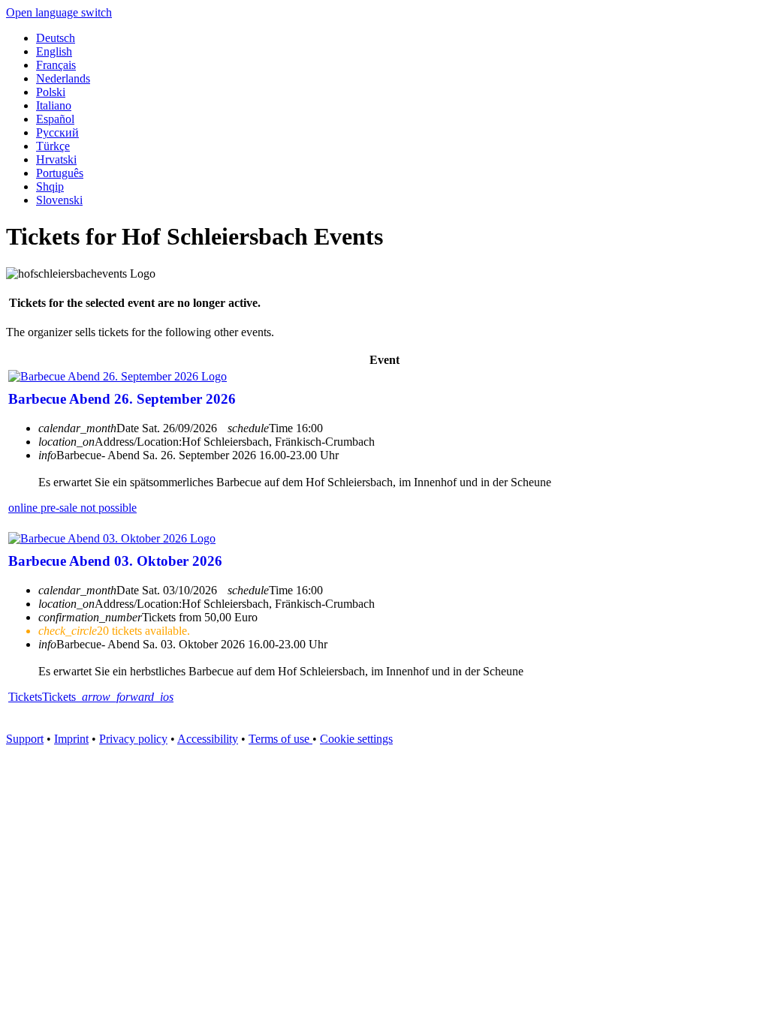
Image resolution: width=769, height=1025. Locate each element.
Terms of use (280, 738)
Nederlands (63, 78)
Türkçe (53, 146)
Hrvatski (56, 159)
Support (25, 738)
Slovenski (59, 200)
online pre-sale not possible (72, 507)
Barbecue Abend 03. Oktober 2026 (115, 561)
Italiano (53, 105)
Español (55, 119)
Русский (57, 132)
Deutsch (55, 38)
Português (59, 173)
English (54, 51)
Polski (50, 92)
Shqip (50, 186)
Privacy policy (133, 738)
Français (56, 65)
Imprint (71, 738)
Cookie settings (356, 738)
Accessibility (207, 738)
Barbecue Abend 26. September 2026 (122, 399)
